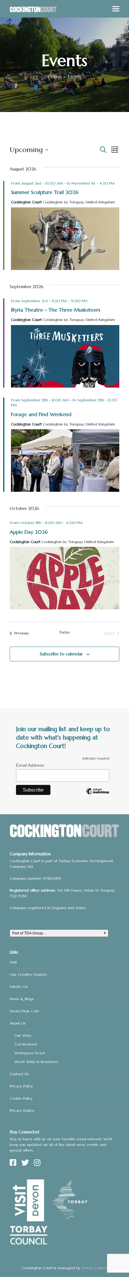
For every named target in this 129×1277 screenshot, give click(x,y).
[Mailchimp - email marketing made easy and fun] (97, 795)
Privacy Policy (21, 1086)
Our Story (22, 1035)
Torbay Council (94, 1267)
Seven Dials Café (24, 1011)
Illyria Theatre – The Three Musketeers (55, 310)
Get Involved (25, 1044)
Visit (13, 962)
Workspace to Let (29, 1053)
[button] (115, 9)
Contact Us (19, 1073)
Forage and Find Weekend (41, 414)
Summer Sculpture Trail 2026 (45, 192)
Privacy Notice (22, 1110)
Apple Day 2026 (29, 532)
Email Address (30, 765)
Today (64, 632)
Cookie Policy (21, 1098)
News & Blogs (22, 998)
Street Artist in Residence (36, 1061)
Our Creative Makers (28, 974)
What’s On (19, 986)
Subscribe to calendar (61, 654)
